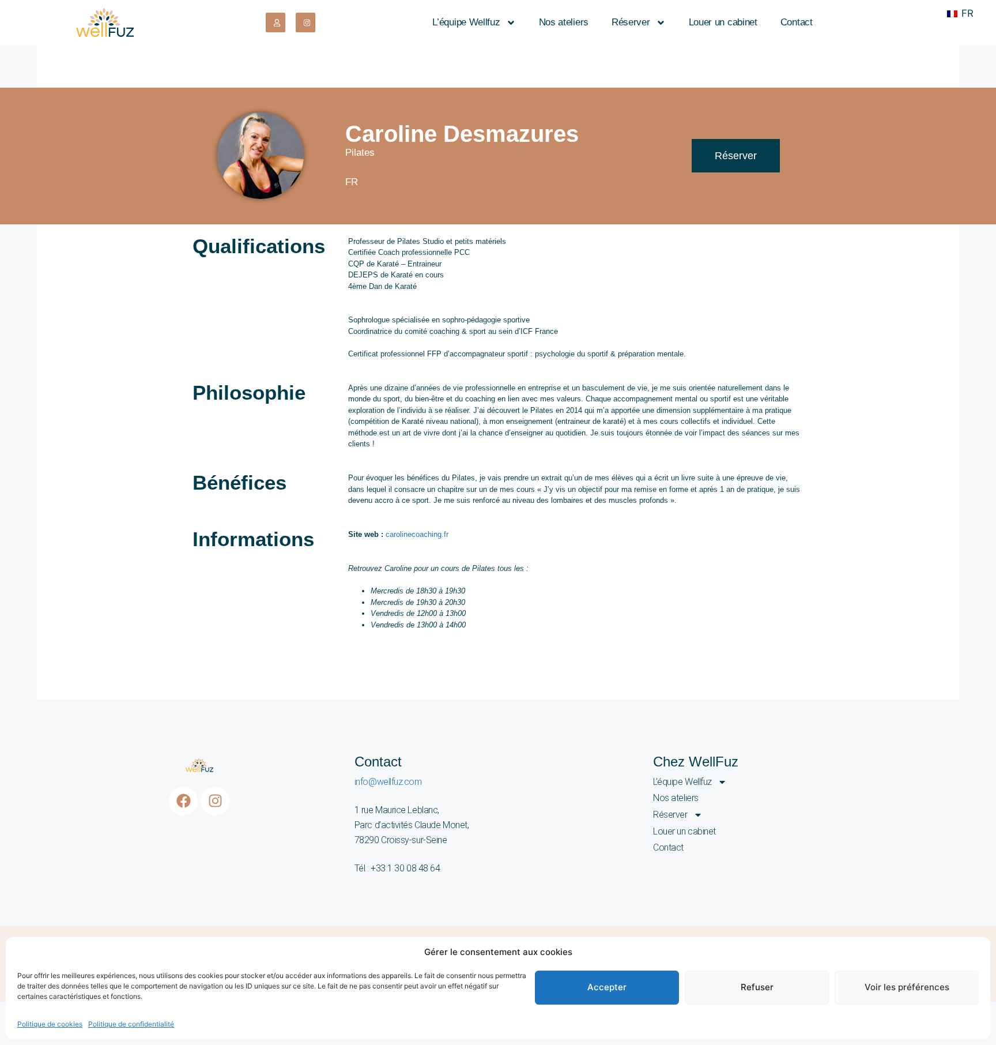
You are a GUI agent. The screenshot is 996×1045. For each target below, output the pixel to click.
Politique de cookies (49, 1024)
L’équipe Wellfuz (466, 22)
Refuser (757, 987)
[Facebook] (183, 801)
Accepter (607, 987)
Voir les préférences (907, 987)
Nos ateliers (563, 22)
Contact (796, 22)
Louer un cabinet (723, 22)
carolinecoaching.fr (417, 534)
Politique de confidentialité (131, 1024)
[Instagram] (215, 801)
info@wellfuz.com (388, 781)
